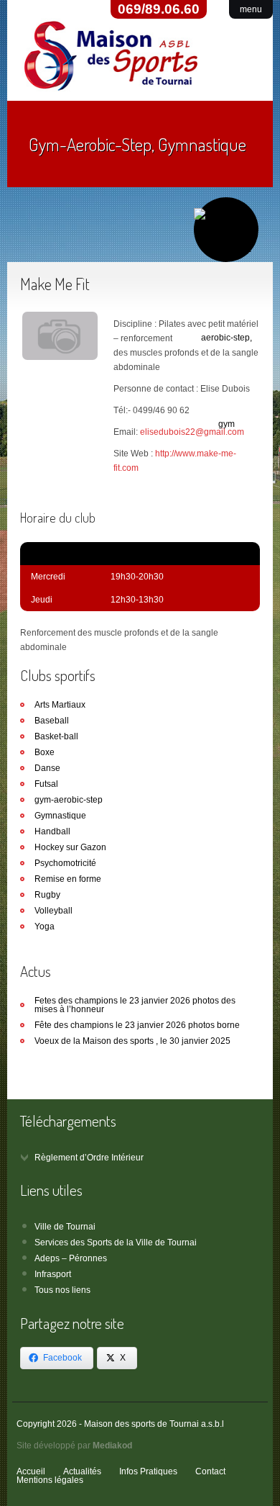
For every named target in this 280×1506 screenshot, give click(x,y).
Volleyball (53, 910)
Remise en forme (67, 879)
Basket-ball (56, 736)
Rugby (47, 894)
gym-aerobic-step (68, 799)
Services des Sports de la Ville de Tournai (115, 1242)
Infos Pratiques (148, 1471)
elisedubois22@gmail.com (192, 432)
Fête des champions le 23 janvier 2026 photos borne (137, 1025)
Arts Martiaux (59, 704)
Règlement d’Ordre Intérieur (89, 1157)
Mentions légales (50, 1480)
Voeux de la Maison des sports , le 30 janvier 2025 (132, 1041)
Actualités (82, 1471)
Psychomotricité (65, 863)
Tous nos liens (62, 1290)
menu (251, 9)
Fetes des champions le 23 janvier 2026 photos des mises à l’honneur (134, 1005)
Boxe (44, 752)
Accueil (31, 1471)
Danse (47, 768)
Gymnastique (60, 815)
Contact (210, 1471)
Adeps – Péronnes (70, 1258)
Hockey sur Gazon (70, 847)
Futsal (46, 784)
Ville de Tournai (64, 1226)
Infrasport (52, 1274)
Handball (52, 831)
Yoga (44, 926)
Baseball (51, 720)
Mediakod (112, 1445)
